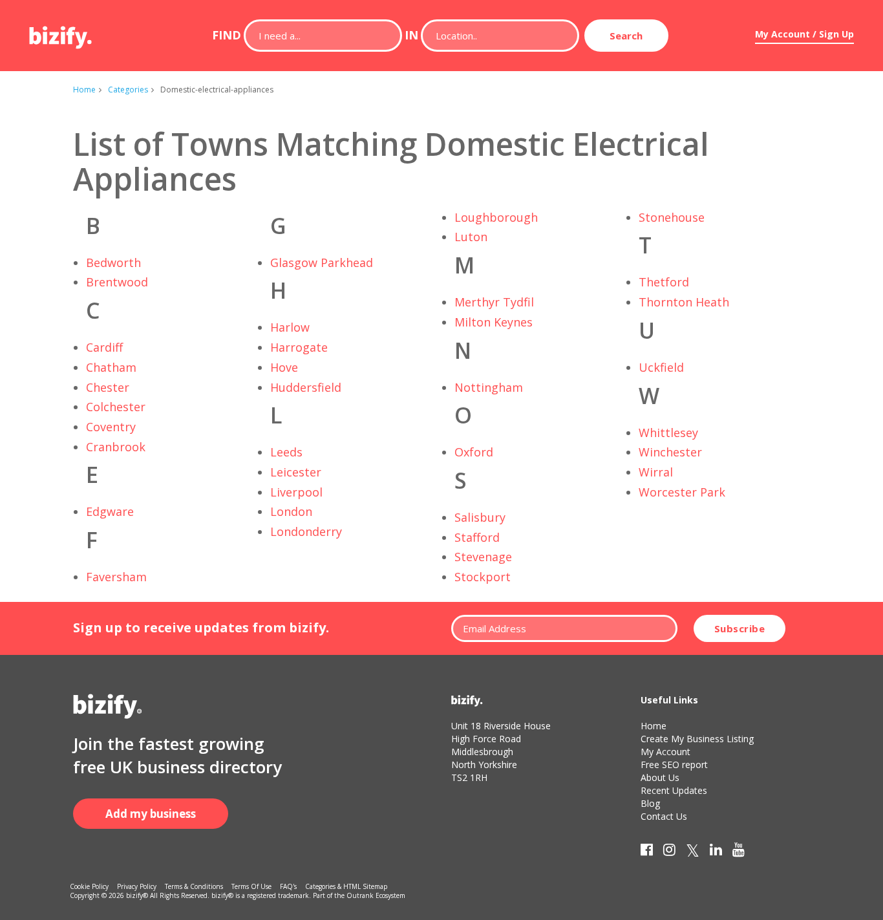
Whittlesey (668, 432)
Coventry (111, 426)
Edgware (110, 511)
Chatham (111, 367)
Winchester (670, 452)
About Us (660, 777)
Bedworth (113, 262)
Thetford (664, 282)
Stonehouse (672, 217)
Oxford (473, 452)
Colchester (115, 406)
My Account (665, 751)
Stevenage (483, 556)
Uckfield (661, 367)
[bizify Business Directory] (61, 33)
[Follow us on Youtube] (738, 852)
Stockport (482, 576)
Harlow (290, 327)
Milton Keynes (493, 322)
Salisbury (479, 517)
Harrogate (299, 347)
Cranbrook (115, 447)
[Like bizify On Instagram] (669, 852)
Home (84, 89)
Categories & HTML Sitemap (346, 886)
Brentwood (117, 282)
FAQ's (288, 886)
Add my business (150, 813)
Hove (284, 367)
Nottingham (488, 387)
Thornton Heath (684, 302)
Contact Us (664, 816)
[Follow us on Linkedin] (716, 852)
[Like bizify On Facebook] (647, 852)
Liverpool (296, 492)
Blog (650, 803)
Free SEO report (674, 764)
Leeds (286, 452)
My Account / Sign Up (804, 34)
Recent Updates (674, 790)
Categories (128, 89)
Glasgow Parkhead (321, 262)
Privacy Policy (136, 886)
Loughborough (496, 217)
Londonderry (306, 531)
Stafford (477, 537)
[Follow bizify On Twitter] (692, 852)
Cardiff (104, 347)
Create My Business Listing (697, 739)
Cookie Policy (89, 886)
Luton (470, 236)
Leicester (295, 472)
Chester (107, 387)
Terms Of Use (251, 886)
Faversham (116, 576)
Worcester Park (682, 492)
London (291, 511)
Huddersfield (305, 387)
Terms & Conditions (194, 886)
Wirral (656, 472)
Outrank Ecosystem (375, 895)
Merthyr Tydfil (494, 302)
